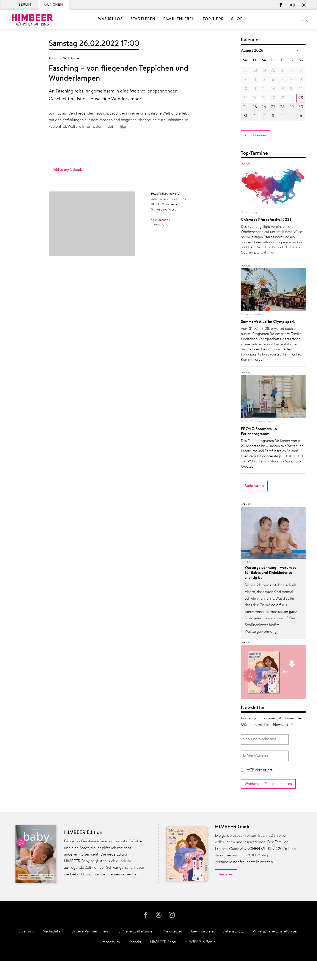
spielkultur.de (160, 220)
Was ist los (110, 19)
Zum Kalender (256, 135)
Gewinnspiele (202, 932)
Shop (237, 19)
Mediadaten (52, 932)
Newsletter (172, 932)
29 (291, 107)
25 (255, 107)
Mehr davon (254, 486)
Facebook (280, 5)
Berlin (24, 4)
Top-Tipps (213, 19)
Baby (248, 562)
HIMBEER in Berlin (200, 942)
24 (245, 107)
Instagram (304, 5)
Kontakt (135, 942)
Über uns (26, 932)
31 (245, 116)
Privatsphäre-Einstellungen (275, 932)
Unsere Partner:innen (89, 932)
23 (301, 98)
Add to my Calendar (68, 170)
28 (282, 107)
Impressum (110, 942)
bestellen (226, 874)
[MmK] (273, 673)
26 (264, 107)
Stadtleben (142, 19)
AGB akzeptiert (260, 770)
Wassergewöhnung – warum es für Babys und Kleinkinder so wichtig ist (270, 573)
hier (123, 127)
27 (273, 107)
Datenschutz (233, 932)
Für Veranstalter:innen (136, 932)
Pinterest (292, 5)
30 (300, 107)
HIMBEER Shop (163, 942)
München (53, 4)
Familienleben (179, 19)
